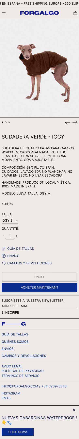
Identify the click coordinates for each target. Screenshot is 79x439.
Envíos (8, 349)
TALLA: (7, 214)
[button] (75, 13)
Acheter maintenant (39, 287)
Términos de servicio (21, 376)
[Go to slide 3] (9, 122)
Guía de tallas (15, 334)
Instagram (11, 393)
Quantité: (10, 229)
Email (6, 398)
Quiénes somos (15, 342)
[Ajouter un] (16, 236)
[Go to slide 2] (5, 122)
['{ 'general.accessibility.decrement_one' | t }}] (3, 236)
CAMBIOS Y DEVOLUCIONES (24, 356)
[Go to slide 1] (2, 122)
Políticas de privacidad (23, 371)
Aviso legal (12, 366)
